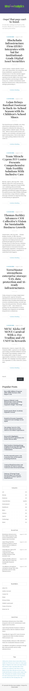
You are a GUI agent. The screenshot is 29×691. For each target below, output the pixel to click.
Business (4, 498)
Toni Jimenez (22, 675)
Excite (12, 664)
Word (3, 522)
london (21, 666)
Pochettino (14, 672)
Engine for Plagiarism (6, 664)
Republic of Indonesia (17, 673)
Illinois (18, 666)
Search (4, 376)
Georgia (10, 666)
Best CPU (7, 662)
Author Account (6, 591)
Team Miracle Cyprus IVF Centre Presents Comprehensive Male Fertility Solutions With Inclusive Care (14, 165)
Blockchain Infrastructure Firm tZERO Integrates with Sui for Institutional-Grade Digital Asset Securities (14, 50)
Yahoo (19, 677)
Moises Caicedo (20, 668)
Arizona (24, 661)
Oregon (23, 670)
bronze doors (12, 662)
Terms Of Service (6, 606)
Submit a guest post (7, 603)
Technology (5, 519)
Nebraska (14, 670)
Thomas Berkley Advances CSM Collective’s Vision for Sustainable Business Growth (14, 221)
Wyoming (16, 677)
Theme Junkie (14, 687)
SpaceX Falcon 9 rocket (15, 675)
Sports (4, 516)
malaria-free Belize (13, 668)
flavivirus (24, 664)
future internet (5, 666)
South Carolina (7, 675)
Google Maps (14, 666)
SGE (3, 675)
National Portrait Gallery (7, 670)
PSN (6, 673)
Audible (3, 662)
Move (3, 510)
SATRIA (23, 673)
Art (3, 492)
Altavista (11, 661)
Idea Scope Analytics (15, 685)
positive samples (20, 672)
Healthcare (5, 507)
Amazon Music (19, 661)
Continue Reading (14, 90)
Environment (5, 504)
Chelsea (17, 662)
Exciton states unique (18, 664)
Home (3, 597)
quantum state (10, 673)
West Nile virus (8, 677)
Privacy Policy (6, 600)
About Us (4, 588)
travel (3, 677)
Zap (21, 677)
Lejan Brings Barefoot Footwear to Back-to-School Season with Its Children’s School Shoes (14, 109)
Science (4, 513)
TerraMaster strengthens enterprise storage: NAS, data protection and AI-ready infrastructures (14, 279)
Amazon (14, 661)
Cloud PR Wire (10, 36)
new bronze (19, 670)
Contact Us (5, 594)
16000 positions (5, 661)
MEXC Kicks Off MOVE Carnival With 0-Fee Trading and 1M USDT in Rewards (14, 335)
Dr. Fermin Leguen (22, 662)
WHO (12, 677)
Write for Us (5, 609)
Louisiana (4, 668)
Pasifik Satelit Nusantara (7, 672)
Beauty (4, 495)
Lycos (7, 668)
